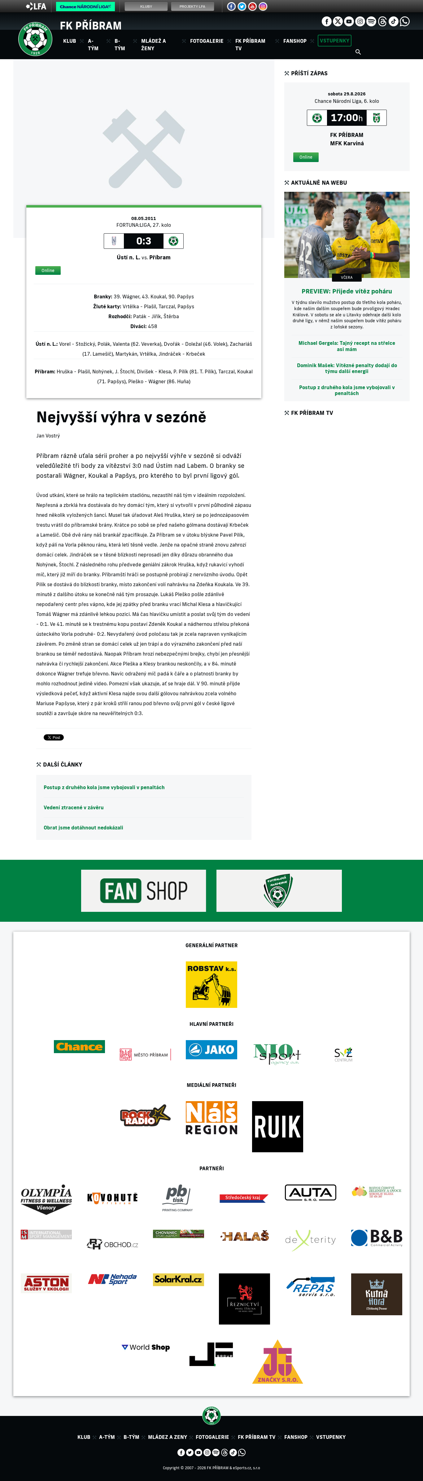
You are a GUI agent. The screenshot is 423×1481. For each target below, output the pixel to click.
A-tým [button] (93, 44)
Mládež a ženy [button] (153, 44)
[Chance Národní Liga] (85, 8)
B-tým (131, 1437)
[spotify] (371, 21)
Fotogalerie (207, 41)
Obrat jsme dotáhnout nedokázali (83, 827)
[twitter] (338, 21)
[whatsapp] (405, 21)
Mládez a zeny (167, 1437)
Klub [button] (69, 41)
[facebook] (327, 21)
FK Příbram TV (250, 44)
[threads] (382, 21)
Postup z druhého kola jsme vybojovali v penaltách (104, 787)
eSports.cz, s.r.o (246, 1468)
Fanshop (295, 41)
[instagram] (360, 21)
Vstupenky (334, 40)
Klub (83, 1437)
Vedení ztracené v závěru (74, 807)
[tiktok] (394, 21)
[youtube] (349, 21)
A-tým (107, 1437)
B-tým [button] (120, 44)
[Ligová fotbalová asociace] (36, 8)
